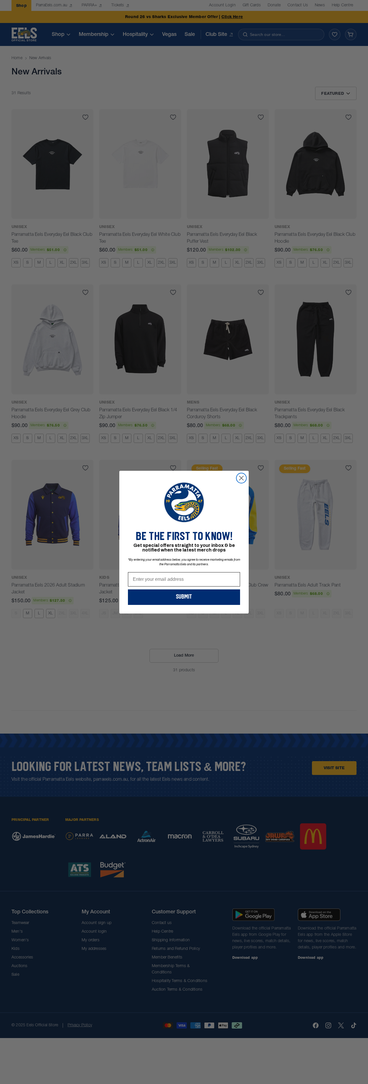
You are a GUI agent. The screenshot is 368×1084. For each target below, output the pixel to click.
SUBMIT (184, 597)
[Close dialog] (241, 478)
